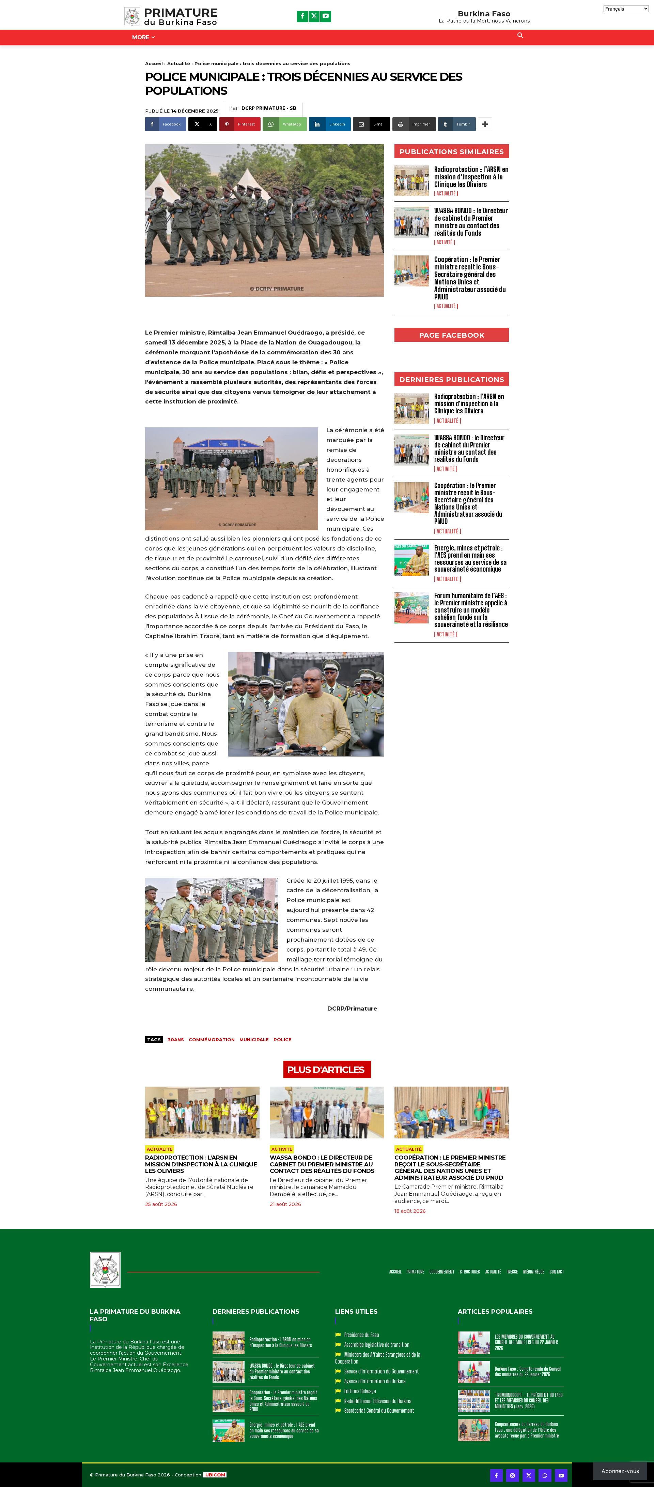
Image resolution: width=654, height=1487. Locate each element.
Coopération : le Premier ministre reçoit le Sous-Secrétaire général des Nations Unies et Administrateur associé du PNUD (470, 278)
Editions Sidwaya (360, 1391)
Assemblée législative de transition (376, 1344)
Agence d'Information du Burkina (375, 1381)
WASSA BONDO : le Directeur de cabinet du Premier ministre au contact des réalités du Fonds (471, 221)
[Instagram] (512, 1475)
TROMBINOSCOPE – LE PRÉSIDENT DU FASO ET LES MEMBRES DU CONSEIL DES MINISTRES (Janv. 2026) (529, 1401)
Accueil (154, 63)
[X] (314, 16)
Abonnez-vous (620, 1471)
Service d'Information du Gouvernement (381, 1371)
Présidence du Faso (361, 1334)
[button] (520, 36)
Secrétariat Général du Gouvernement (379, 1410)
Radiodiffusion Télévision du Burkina (377, 1401)
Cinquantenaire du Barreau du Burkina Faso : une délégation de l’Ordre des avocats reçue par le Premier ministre (527, 1430)
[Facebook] (302, 16)
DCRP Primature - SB (269, 107)
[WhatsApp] (545, 1475)
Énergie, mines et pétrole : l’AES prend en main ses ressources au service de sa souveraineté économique (470, 558)
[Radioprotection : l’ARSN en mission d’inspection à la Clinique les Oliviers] (411, 180)
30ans (176, 1039)
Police (283, 1039)
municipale (254, 1039)
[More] (485, 124)
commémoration (212, 1039)
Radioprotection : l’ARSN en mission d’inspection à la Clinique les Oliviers (471, 176)
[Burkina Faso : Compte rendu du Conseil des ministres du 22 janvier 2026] (474, 1372)
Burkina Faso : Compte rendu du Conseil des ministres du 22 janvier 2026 (528, 1372)
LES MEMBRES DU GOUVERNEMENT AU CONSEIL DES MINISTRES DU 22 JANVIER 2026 (526, 1342)
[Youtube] (325, 16)
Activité (444, 242)
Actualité (178, 63)
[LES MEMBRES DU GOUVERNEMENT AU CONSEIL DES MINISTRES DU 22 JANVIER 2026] (474, 1342)
